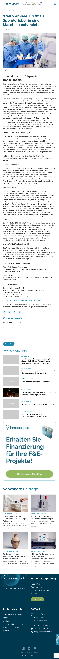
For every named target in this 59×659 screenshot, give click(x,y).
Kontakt (6, 631)
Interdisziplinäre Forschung (12, 10)
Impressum (25, 655)
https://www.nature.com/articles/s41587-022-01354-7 (23, 301)
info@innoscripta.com (43, 632)
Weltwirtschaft (9, 621)
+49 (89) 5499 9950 (41, 628)
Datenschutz (33, 655)
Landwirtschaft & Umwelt (14, 624)
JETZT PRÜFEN (37, 599)
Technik (6, 618)
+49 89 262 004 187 (42, 625)
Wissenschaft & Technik (13, 615)
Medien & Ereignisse (11, 627)
